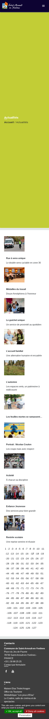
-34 (37, 563)
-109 (27, 613)
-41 (32, 568)
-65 (32, 583)
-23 (22, 558)
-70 (17, 588)
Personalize (25, 715)
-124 (15, 627)
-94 (17, 603)
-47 (22, 573)
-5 (19, 548)
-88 (27, 598)
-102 (21, 608)
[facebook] (7, 671)
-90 (37, 598)
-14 (17, 553)
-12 (7, 553)
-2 (9, 548)
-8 (30, 548)
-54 (17, 578)
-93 (12, 603)
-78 (17, 593)
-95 (22, 603)
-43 (41, 568)
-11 (42, 548)
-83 (41, 593)
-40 (27, 568)
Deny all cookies (36, 711)
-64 (27, 583)
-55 (22, 578)
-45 (12, 573)
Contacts (9, 643)
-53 (12, 578)
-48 (27, 573)
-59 (41, 578)
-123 (40, 623)
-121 (27, 623)
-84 (7, 598)
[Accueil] (12, 6)
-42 (37, 568)
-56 (27, 578)
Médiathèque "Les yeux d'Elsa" (19, 695)
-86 (17, 598)
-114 (21, 618)
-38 (17, 568)
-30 (17, 563)
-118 (9, 623)
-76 (7, 593)
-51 (41, 573)
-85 (12, 598)
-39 (22, 568)
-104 (33, 608)
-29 (12, 563)
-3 (12, 548)
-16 (26, 553)
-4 (16, 548)
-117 (39, 618)
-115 (27, 618)
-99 (41, 603)
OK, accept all (15, 711)
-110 (34, 613)
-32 (27, 563)
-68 (7, 588)
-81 (32, 593)
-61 (12, 583)
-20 (7, 558)
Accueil (9, 122)
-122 (33, 623)
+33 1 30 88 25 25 (13, 661)
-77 (12, 593)
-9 (33, 548)
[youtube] (14, 671)
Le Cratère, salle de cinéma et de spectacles (20, 700)
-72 (27, 588)
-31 (22, 563)
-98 (37, 603)
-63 (22, 583)
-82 (37, 593)
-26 (37, 558)
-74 (37, 588)
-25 (32, 558)
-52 (7, 578)
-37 (12, 568)
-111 (40, 613)
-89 (32, 598)
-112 (9, 618)
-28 (7, 563)
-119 (15, 623)
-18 (37, 553)
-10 (37, 548)
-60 (7, 583)
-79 (22, 593)
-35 (41, 563)
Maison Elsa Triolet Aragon (17, 688)
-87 (22, 598)
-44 (7, 573)
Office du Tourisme (13, 692)
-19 (42, 553)
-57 (32, 578)
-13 (12, 553)
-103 (27, 608)
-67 (41, 583)
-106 (9, 613)
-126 (27, 627)
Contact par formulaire (14, 665)
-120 (21, 623)
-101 (15, 608)
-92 (7, 603)
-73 (32, 588)
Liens (7, 682)
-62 (17, 583)
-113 (15, 618)
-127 (33, 627)
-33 (32, 563)
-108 (21, 613)
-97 (32, 603)
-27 (41, 558)
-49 (32, 573)
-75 (41, 588)
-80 (27, 593)
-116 (33, 618)
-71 (22, 588)
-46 (17, 573)
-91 (41, 598)
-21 (12, 558)
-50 (37, 573)
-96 (27, 603)
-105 (40, 608)
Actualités (22, 122)
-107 (15, 613)
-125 (21, 627)
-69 (12, 588)
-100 (8, 608)
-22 (17, 558)
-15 (22, 553)
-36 (7, 568)
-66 (37, 583)
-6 (23, 548)
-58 (37, 578)
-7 (26, 548)
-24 (27, 558)
